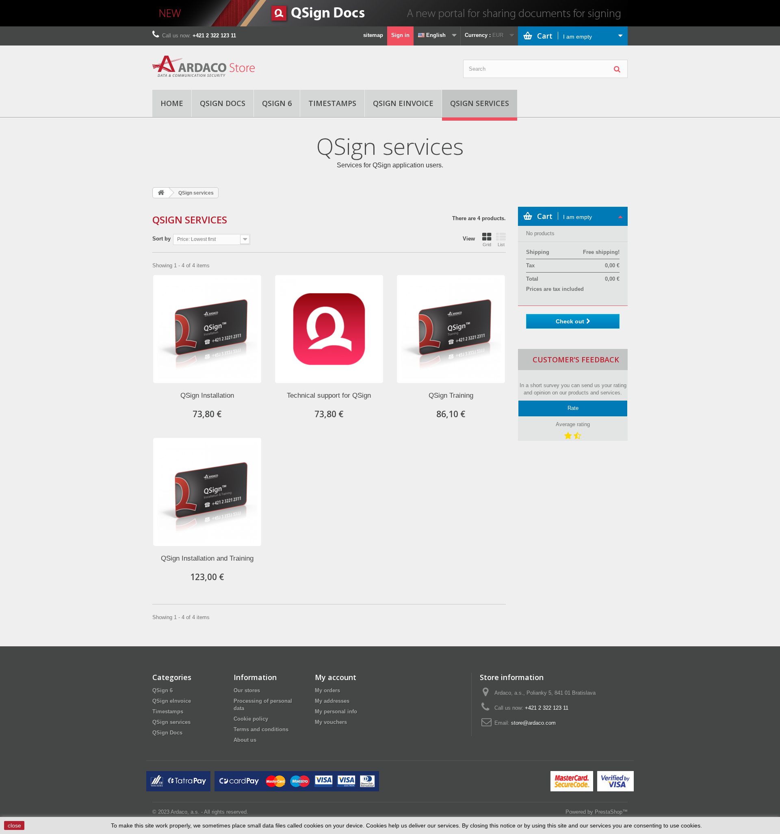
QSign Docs (222, 103)
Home (171, 103)
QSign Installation (207, 395)
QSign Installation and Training (207, 558)
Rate (573, 408)
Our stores (247, 690)
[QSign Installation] (207, 329)
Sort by (161, 239)
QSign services (479, 103)
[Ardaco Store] (227, 66)
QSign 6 (277, 103)
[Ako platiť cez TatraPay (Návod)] (178, 781)
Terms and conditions (261, 729)
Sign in (400, 35)
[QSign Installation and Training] (207, 492)
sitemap (373, 35)
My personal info (336, 711)
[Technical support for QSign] (329, 329)
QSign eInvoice (403, 103)
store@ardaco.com (533, 723)
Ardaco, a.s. (185, 812)
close (14, 825)
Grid (487, 244)
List (501, 244)
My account (335, 677)
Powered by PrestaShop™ (597, 812)
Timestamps (332, 103)
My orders (327, 690)
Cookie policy (251, 719)
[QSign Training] (451, 329)
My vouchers (331, 722)
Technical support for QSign (329, 395)
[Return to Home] (161, 193)
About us (245, 740)
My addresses (332, 701)
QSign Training (451, 395)
